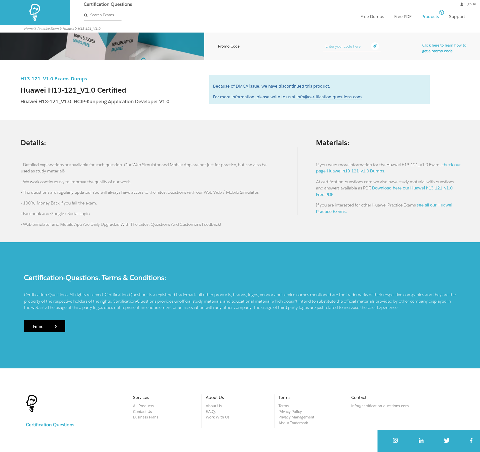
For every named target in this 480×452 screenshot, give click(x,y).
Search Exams (102, 15)
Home (28, 29)
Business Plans (145, 417)
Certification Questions (108, 4)
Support (457, 16)
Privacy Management (296, 417)
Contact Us (142, 411)
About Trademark (293, 422)
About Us (214, 405)
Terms (38, 326)
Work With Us (218, 417)
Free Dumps (372, 16)
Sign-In (470, 4)
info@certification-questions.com (329, 97)
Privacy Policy (290, 411)
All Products (143, 405)
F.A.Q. (211, 411)
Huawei (68, 29)
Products (430, 16)
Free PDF (403, 16)
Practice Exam (47, 29)
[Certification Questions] (35, 24)
